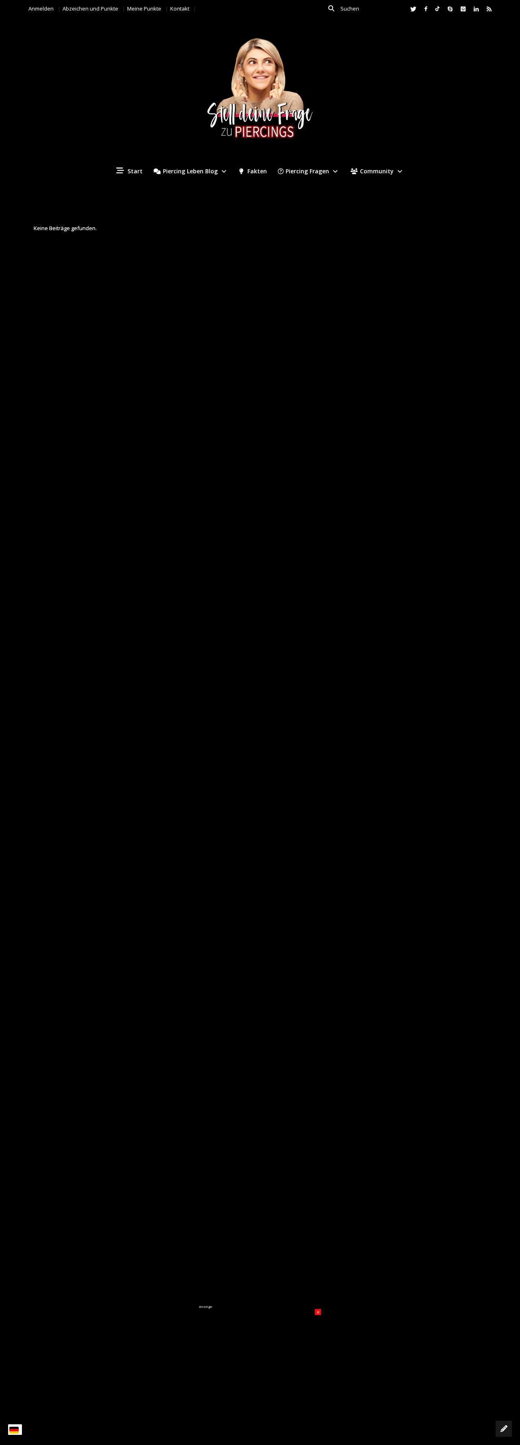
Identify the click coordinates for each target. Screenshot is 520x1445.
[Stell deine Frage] (504, 1429)
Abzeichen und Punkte (90, 8)
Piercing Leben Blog (190, 171)
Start (134, 171)
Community (377, 171)
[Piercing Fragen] (260, 94)
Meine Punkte (144, 8)
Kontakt (179, 8)
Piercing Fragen (307, 171)
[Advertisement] (260, 1359)
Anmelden (41, 8)
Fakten (256, 171)
